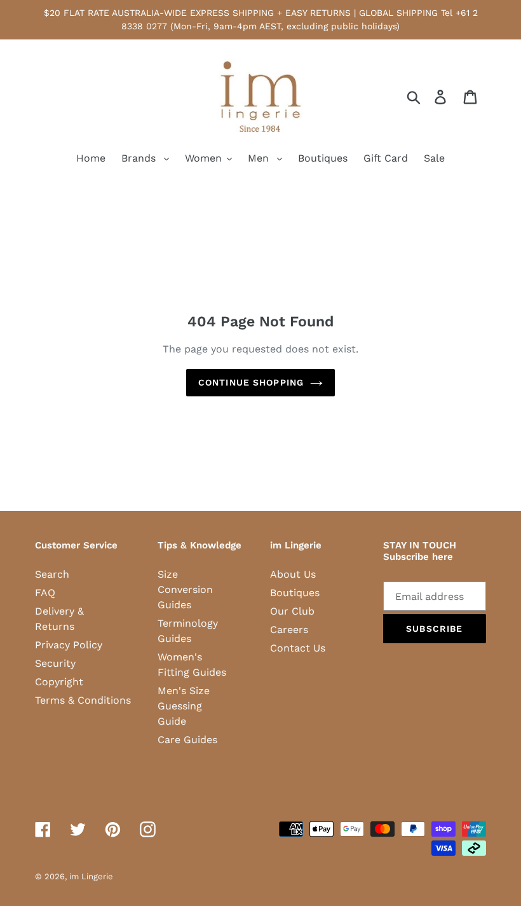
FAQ (45, 593)
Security (55, 663)
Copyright (59, 682)
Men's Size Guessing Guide (184, 706)
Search (52, 574)
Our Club (292, 611)
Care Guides (187, 740)
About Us (293, 574)
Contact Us (297, 648)
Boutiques (295, 593)
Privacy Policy (68, 645)
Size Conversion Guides (185, 589)
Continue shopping (251, 382)
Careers (289, 630)
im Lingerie (91, 876)
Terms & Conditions (83, 700)
